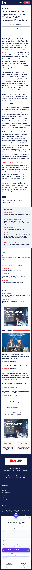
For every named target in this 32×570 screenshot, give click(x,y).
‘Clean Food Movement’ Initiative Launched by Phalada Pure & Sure (8, 448)
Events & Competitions (7, 293)
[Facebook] (10, 32)
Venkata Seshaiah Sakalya (8, 202)
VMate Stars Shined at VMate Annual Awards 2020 (23, 448)
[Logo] (4, 2)
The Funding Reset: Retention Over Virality (15, 229)
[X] (14, 32)
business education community (13, 197)
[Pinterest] (17, 32)
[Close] (29, 518)
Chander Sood (18, 24)
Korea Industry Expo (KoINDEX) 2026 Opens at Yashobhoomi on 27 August (13, 302)
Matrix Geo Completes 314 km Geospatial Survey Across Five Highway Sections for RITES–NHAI (17, 215)
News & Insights (8, 6)
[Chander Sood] (11, 25)
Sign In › (21, 553)
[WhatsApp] (21, 32)
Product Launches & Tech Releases (13, 219)
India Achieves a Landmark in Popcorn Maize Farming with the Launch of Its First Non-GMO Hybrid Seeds (16, 223)
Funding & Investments (10, 242)
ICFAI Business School (7, 200)
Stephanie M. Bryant (18, 200)
